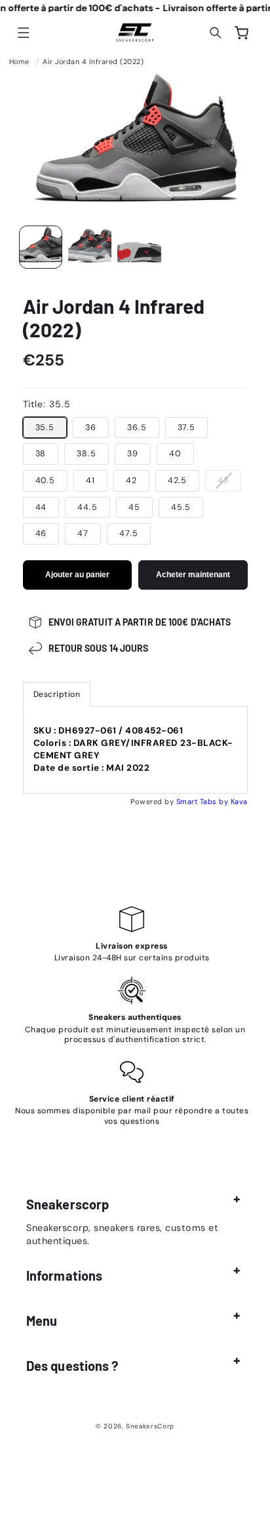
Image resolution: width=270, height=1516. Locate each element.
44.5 (87, 507)
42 (131, 480)
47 (82, 533)
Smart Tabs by (203, 801)
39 (132, 453)
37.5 (187, 427)
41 (90, 480)
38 (41, 453)
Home (19, 61)
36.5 (137, 427)
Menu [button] (41, 1320)
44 (41, 507)
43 (229, 483)
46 (41, 533)
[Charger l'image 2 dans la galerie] (89, 247)
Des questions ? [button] (72, 1365)
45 (134, 507)
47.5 (128, 533)
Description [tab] (57, 694)
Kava (239, 801)
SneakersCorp (150, 1426)
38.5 (86, 453)
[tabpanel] (135, 750)
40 (175, 453)
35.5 (45, 427)
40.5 (45, 480)
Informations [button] (64, 1275)
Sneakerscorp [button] (67, 1204)
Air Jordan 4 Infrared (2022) (93, 61)
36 (90, 427)
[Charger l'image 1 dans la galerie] (40, 247)
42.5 (177, 480)
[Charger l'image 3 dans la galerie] (139, 247)
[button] (23, 33)
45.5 (181, 507)
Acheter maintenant (193, 574)
